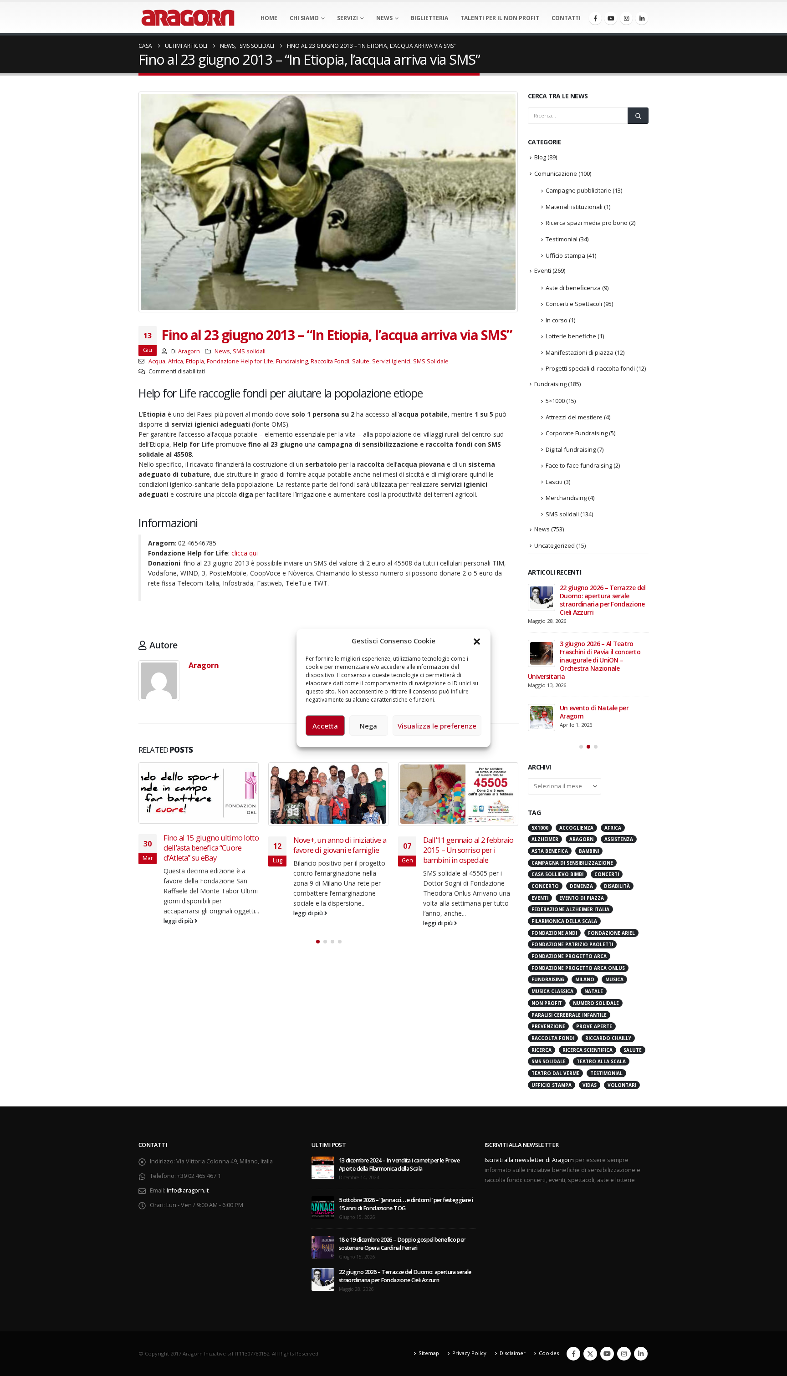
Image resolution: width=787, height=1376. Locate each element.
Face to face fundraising (579, 465)
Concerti (606, 874)
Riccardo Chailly (608, 1038)
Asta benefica (549, 851)
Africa (175, 361)
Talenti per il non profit (499, 18)
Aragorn (189, 351)
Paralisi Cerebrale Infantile (569, 1015)
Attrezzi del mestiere (574, 417)
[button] (476, 640)
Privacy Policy (469, 1353)
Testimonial (561, 239)
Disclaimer (513, 1353)
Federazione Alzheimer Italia (570, 909)
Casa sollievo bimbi (557, 874)
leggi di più (179, 921)
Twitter (590, 1354)
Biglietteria (429, 18)
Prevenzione (548, 1026)
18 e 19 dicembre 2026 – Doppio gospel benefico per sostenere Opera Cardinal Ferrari (402, 1244)
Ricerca (541, 1050)
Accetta (325, 725)
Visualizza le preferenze (437, 725)
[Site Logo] (187, 17)
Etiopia (195, 361)
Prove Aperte (594, 1026)
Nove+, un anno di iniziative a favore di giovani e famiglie (339, 845)
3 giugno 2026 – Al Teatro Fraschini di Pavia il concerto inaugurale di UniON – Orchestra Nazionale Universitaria (584, 660)
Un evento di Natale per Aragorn (594, 711)
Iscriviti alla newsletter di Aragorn (529, 1160)
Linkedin (641, 1354)
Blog (540, 157)
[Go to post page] (198, 793)
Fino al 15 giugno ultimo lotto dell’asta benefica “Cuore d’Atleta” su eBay (211, 847)
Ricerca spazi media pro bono (587, 223)
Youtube (607, 1354)
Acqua (156, 361)
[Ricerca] (638, 115)
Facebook (573, 1354)
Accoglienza (576, 828)
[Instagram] (626, 18)
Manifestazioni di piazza (579, 352)
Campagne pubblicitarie (578, 190)
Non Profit (546, 1003)
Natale (593, 991)
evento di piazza (581, 898)
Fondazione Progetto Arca (569, 956)
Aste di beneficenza (573, 288)
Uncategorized (554, 545)
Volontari (622, 1085)
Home (269, 18)
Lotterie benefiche (571, 336)
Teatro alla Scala (601, 1061)
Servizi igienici (391, 361)
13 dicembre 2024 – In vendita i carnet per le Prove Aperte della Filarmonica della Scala (399, 1164)
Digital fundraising (571, 449)
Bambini (589, 851)
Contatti (566, 18)
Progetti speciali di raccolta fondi (590, 368)
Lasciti (554, 482)
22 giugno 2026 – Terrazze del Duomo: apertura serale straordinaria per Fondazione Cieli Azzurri (603, 600)
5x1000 (539, 828)
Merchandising (566, 498)
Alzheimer (544, 839)
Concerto (545, 886)
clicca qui (244, 553)
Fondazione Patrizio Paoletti (572, 944)
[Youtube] (610, 18)
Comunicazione (555, 173)
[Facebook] (595, 18)
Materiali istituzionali (574, 207)
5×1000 (555, 401)
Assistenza (618, 839)
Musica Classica (552, 991)
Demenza (581, 886)
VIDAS (590, 1085)
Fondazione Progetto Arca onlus (578, 968)
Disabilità (617, 886)
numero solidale (596, 1003)
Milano (584, 979)
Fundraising (292, 361)
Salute (360, 361)
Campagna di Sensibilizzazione (572, 863)
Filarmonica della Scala (564, 921)
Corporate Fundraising (577, 433)
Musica (614, 979)
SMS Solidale (431, 361)
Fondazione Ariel (611, 933)
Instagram (624, 1354)
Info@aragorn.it (188, 1190)
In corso (556, 320)
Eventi (542, 270)
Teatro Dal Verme (555, 1073)
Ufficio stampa (565, 255)
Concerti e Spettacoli (574, 304)
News (384, 18)
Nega (368, 725)
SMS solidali (249, 351)
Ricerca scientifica (587, 1050)
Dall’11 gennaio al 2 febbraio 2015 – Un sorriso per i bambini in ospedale (468, 850)
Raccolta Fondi (330, 361)
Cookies (549, 1353)
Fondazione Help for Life (240, 361)
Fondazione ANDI (554, 933)
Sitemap (429, 1353)
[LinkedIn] (641, 18)
